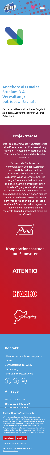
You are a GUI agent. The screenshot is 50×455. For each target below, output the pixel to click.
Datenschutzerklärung (10, 451)
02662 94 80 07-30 (20, 403)
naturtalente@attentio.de (19, 373)
